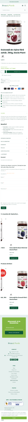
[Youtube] (15, 360)
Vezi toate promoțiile (14, 1)
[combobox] (12, 10)
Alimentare (9, 80)
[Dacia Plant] (3, 56)
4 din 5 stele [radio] (12, 174)
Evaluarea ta (4, 173)
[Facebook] (11, 360)
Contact (14, 349)
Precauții (3, 147)
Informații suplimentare (6, 138)
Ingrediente (3, 144)
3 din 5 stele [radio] (10, 174)
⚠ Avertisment (4, 154)
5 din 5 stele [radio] (13, 174)
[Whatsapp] (17, 360)
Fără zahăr (5, 252)
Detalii (2, 420)
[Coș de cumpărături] (22, 5)
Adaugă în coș (17, 71)
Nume (2, 177)
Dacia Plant (7, 82)
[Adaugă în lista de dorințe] (27, 219)
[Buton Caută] (24, 10)
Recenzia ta (4, 188)
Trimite (3, 207)
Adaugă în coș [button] (7, 258)
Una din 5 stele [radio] (7, 174)
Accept (14, 418)
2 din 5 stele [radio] (9, 174)
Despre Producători (5, 151)
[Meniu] (25, 5)
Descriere (3, 113)
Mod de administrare (5, 141)
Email (2, 183)
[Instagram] (13, 360)
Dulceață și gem (16, 80)
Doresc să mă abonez (14, 332)
